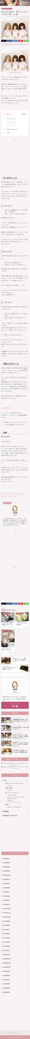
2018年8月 (15, 887)
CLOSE (24, 114)
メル (16, 496)
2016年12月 (15, 959)
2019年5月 (15, 883)
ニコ (12, 496)
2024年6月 (15, 867)
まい (24, 493)
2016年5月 (15, 988)
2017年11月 (16, 912)
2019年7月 (15, 879)
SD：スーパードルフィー (16, 793)
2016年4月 (16, 992)
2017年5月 (15, 938)
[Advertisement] (15, 156)
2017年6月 (16, 933)
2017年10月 (15, 917)
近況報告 (15, 811)
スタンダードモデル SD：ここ (15, 802)
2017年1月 (15, 954)
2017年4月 (15, 942)
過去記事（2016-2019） (6, 8)
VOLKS (8, 493)
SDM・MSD (16, 788)
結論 (8, 132)
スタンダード (5, 496)
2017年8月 (15, 925)
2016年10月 (15, 967)
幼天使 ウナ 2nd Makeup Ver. (15, 807)
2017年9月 (16, 921)
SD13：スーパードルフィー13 (16, 783)
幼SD (16, 804)
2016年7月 (16, 979)
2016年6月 (16, 984)
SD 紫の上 (10, 800)
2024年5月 (15, 871)
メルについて (12, 121)
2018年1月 (15, 904)
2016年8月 (15, 975)
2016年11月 (16, 963)
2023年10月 (15, 875)
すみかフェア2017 (16, 493)
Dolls (15, 780)
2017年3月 (15, 946)
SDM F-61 (10, 790)
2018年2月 (15, 900)
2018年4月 (15, 896)
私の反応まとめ (11, 118)
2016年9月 (15, 971)
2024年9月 (15, 862)
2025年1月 (15, 858)
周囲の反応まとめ (12, 129)
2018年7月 (15, 892)
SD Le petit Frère (12, 795)
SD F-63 (10, 785)
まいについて (12, 123)
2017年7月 (15, 929)
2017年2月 (15, 950)
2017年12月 (15, 908)
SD (3, 493)
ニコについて (12, 125)
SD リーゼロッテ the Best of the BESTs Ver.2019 (16, 798)
